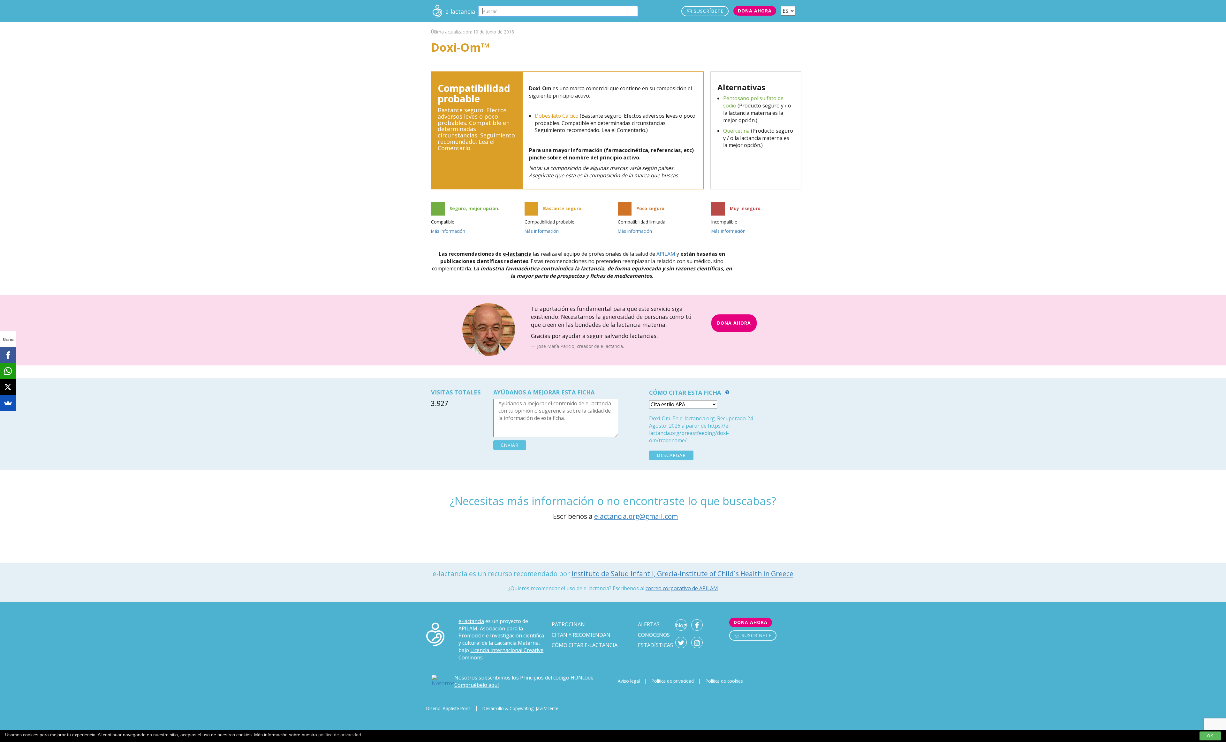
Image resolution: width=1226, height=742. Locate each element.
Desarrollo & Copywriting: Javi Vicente (520, 708)
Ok (1210, 736)
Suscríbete (707, 11)
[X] (8, 387)
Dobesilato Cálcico (557, 115)
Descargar (671, 455)
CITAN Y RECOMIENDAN (581, 634)
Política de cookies (724, 681)
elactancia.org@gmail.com (636, 516)
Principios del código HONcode (557, 677)
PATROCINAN (568, 624)
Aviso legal (629, 681)
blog (681, 625)
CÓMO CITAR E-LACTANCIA (584, 645)
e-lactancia (471, 621)
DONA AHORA (734, 323)
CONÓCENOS (654, 634)
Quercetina (736, 130)
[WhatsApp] (8, 371)
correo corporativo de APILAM (682, 588)
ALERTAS (649, 624)
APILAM (665, 253)
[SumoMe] (8, 403)
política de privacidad (339, 734)
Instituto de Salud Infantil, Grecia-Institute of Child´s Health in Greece (682, 573)
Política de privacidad (673, 681)
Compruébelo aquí (476, 684)
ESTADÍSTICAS (655, 645)
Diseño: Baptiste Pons (448, 708)
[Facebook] (8, 355)
